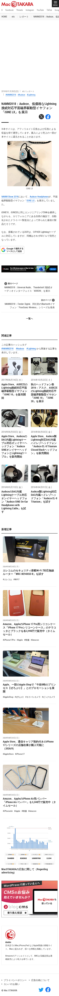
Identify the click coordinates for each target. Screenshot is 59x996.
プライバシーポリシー (15, 980)
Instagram (30, 10)
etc (13, 16)
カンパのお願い (12, 984)
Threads (19, 10)
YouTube (40, 10)
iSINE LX (31, 200)
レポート (24, 16)
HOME (4, 16)
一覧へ (29, 318)
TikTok (49, 10)
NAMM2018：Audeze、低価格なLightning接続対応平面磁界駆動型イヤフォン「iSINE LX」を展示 (28, 108)
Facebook (9, 10)
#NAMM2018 (11, 95)
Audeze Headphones (39, 196)
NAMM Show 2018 (9, 196)
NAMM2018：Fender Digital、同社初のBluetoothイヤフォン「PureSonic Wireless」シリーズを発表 (30, 304)
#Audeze (21, 95)
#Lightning (31, 95)
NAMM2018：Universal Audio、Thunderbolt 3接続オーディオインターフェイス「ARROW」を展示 (28, 287)
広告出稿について (40, 980)
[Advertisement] (29, 51)
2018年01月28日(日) (10, 91)
